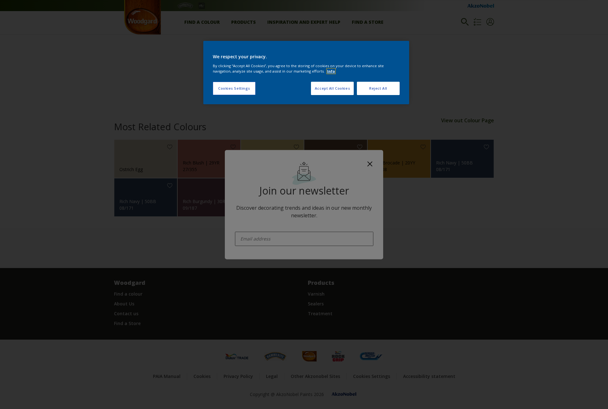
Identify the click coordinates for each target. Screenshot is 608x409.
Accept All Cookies (332, 88)
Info (331, 71)
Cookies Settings (234, 88)
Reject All (378, 88)
